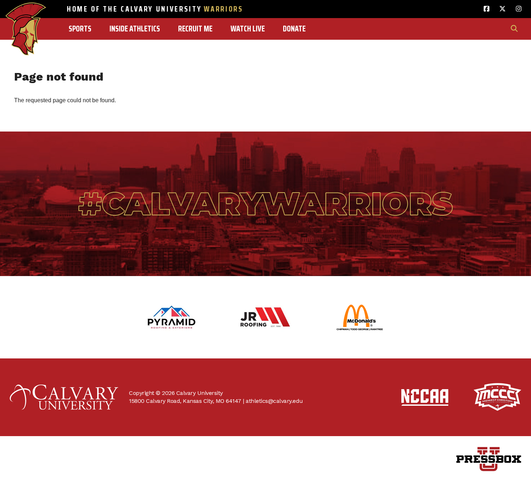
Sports (80, 28)
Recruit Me (195, 28)
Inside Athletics (134, 28)
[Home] (25, 13)
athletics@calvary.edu (274, 400)
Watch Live (247, 28)
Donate (294, 28)
